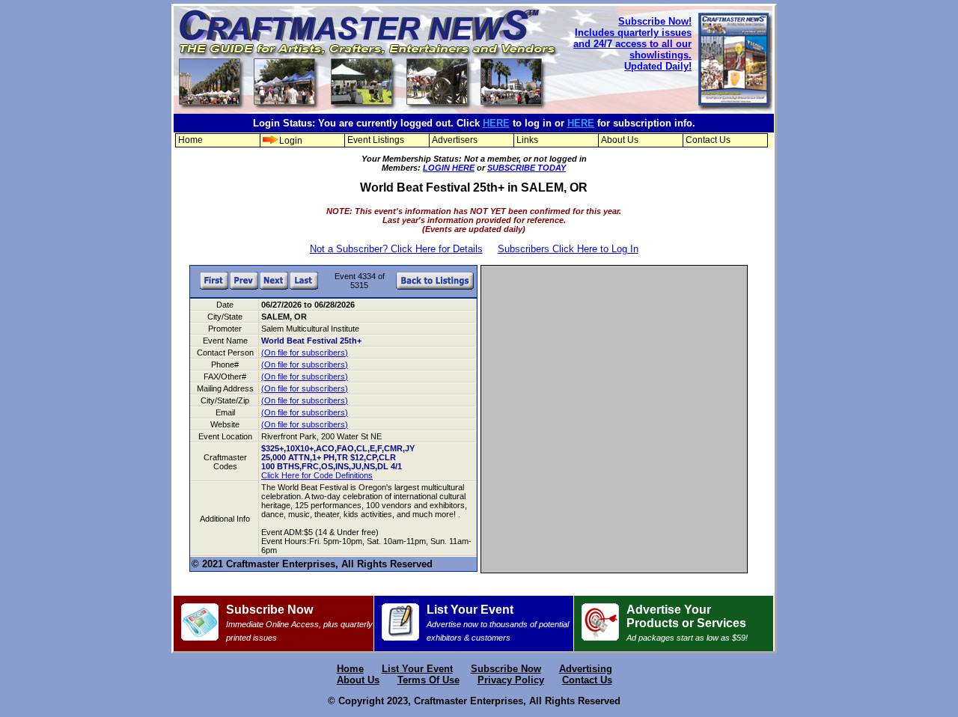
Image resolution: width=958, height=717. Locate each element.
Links (527, 140)
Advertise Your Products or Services (687, 622)
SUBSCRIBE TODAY (526, 167)
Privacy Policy (511, 680)
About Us (619, 140)
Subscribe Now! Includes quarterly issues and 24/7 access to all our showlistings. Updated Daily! (632, 44)
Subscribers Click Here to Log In (568, 248)
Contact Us (708, 140)
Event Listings (375, 140)
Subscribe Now (299, 622)
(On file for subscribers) (304, 352)
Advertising (585, 668)
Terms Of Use (428, 680)
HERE (496, 123)
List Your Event (498, 622)
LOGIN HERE (449, 167)
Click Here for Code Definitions (317, 475)
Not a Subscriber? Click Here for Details (396, 248)
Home (190, 140)
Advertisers (455, 140)
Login (290, 140)
